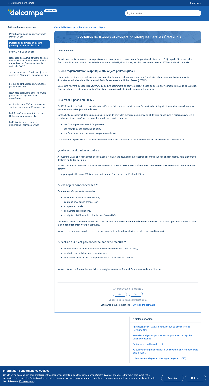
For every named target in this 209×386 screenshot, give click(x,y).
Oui (119, 294)
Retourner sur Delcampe (21, 3)
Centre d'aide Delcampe (65, 27)
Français (195, 3)
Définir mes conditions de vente (148, 344)
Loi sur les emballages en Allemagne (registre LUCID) (27, 85)
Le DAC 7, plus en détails (21, 51)
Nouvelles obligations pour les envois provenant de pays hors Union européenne (27, 95)
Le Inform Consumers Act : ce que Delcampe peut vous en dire (26, 114)
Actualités (83, 27)
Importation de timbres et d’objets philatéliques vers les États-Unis (25, 44)
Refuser (195, 378)
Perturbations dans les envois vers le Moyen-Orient (27, 35)
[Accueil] (25, 13)
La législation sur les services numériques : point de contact (24, 123)
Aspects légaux (98, 27)
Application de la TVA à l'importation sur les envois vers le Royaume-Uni (27, 105)
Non (136, 294)
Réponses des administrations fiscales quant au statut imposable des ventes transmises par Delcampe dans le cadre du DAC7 (28, 61)
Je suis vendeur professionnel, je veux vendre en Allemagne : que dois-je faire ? (28, 75)
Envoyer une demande (143, 304)
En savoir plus (26, 381)
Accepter (172, 378)
